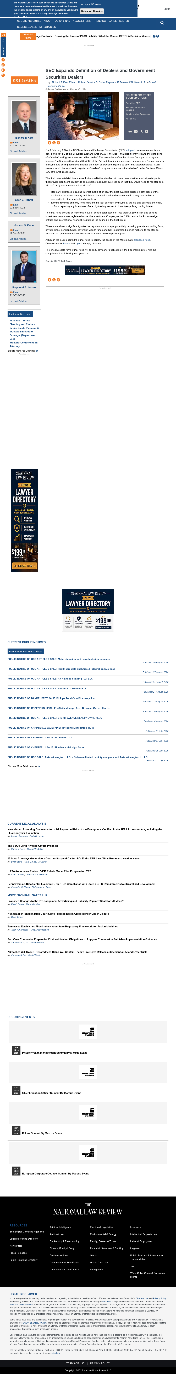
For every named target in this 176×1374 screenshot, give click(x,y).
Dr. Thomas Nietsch (35, 942)
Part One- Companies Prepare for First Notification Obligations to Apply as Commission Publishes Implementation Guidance (82, 939)
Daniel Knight (34, 955)
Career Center (119, 20)
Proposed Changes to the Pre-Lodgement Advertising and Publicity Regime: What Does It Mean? (66, 901)
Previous (154, 36)
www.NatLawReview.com (21, 1304)
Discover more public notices (22, 766)
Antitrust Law (57, 1234)
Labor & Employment (141, 1241)
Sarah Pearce (17, 942)
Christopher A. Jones (41, 887)
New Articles (3, 47)
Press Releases (18, 1252)
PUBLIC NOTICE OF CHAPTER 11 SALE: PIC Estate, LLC (40, 737)
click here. (56, 1353)
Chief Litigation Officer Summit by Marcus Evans (51, 1093)
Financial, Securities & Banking (107, 1248)
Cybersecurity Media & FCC (65, 1269)
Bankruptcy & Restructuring (65, 1241)
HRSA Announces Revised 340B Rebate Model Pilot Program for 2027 (49, 871)
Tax (132, 1266)
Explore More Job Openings (21, 350)
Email (16, 142)
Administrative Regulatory (138, 114)
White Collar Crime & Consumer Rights (147, 1275)
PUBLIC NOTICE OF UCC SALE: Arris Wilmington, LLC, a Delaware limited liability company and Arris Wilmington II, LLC (77, 757)
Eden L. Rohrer (24, 199)
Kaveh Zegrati (17, 904)
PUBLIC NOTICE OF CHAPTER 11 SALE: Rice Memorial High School (47, 747)
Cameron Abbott (18, 955)
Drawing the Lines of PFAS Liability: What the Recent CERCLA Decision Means (85, 36)
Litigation (135, 1248)
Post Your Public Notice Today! (25, 651)
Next (158, 36)
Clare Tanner (17, 917)
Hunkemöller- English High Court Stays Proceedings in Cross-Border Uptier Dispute (58, 913)
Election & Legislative (101, 1227)
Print (131, 132)
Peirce (66, 243)
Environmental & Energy (103, 1234)
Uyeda (78, 243)
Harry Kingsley (33, 904)
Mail (136, 132)
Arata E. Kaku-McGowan (35, 862)
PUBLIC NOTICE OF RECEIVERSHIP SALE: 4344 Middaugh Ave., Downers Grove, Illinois (58, 708)
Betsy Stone (16, 862)
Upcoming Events (21, 1017)
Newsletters (82, 20)
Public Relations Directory (23, 1259)
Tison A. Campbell (19, 930)
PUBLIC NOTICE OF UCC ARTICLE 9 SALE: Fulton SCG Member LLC (47, 688)
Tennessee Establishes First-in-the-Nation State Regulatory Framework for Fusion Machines (63, 926)
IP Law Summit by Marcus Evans (42, 1133)
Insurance (135, 1227)
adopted (130, 150)
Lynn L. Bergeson (19, 836)
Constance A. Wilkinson (37, 874)
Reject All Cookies (92, 11)
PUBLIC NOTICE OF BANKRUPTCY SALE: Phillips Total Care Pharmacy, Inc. (51, 698)
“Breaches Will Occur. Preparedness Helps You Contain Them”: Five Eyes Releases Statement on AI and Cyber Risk (77, 951)
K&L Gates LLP (137, 82)
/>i (147, 132)
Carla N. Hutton (37, 836)
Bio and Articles (18, 151)
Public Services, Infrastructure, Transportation (146, 1257)
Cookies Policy (22, 17)
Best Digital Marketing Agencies (27, 1231)
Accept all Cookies (91, 4)
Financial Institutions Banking (135, 108)
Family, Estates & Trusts (103, 1241)
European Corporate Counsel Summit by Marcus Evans (55, 1173)
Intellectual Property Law (143, 1234)
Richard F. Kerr (24, 137)
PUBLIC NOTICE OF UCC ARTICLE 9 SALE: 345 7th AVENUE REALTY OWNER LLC (55, 718)
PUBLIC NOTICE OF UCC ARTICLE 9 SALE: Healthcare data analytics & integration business (61, 668)
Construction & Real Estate (64, 1262)
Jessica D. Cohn (24, 225)
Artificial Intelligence (60, 1227)
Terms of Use (142, 1298)
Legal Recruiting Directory (24, 1238)
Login (167, 8)
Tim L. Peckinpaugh (39, 930)
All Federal (131, 119)
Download (142, 132)
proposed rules (142, 239)
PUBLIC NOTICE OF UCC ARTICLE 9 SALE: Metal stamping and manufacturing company (59, 659)
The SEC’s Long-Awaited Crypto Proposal (33, 845)
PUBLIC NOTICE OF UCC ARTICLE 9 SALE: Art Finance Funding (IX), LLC (50, 678)
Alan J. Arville (17, 874)
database (106, 1301)
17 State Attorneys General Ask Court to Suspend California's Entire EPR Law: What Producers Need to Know (74, 858)
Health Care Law (99, 1262)
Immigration (96, 1269)
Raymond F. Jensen (24, 287)
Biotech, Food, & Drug (62, 1248)
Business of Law (59, 1255)
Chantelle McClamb (20, 887)
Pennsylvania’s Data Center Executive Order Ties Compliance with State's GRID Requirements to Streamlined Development (81, 883)
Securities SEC (133, 103)
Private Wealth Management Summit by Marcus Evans (54, 1052)
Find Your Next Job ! (20, 314)
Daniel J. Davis (18, 849)
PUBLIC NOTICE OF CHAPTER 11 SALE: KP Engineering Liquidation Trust (51, 727)
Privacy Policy (159, 1298)
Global (93, 1255)
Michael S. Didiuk (35, 849)
